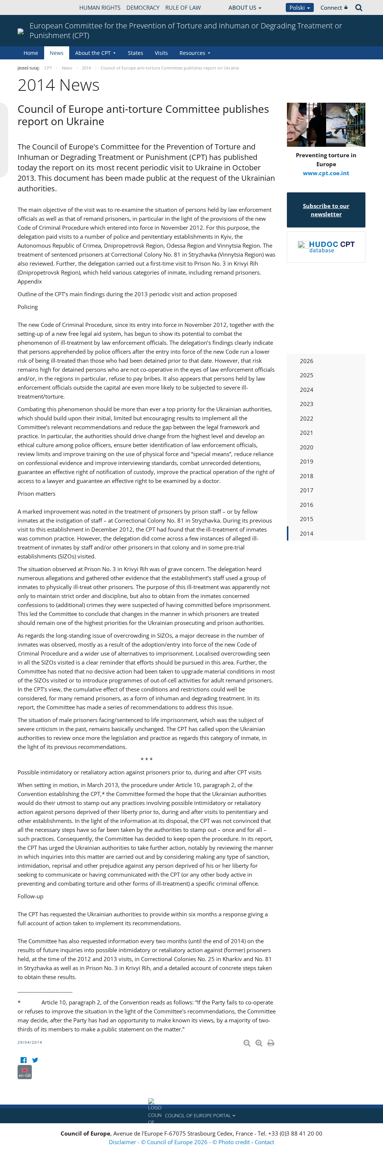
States (135, 52)
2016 (306, 504)
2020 (306, 447)
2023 (306, 404)
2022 (306, 418)
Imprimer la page (271, 1041)
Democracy (142, 7)
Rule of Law (183, 7)
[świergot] (35, 1060)
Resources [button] (192, 52)
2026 (306, 361)
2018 (306, 476)
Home (31, 52)
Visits (161, 52)
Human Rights (99, 7)
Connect (331, 7)
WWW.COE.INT (36, 7)
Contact (264, 1142)
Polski (297, 7)
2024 (306, 389)
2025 (306, 375)
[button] (191, 1115)
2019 (306, 461)
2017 (306, 490)
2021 (306, 432)
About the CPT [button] (93, 52)
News (57, 52)
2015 (306, 519)
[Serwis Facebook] (23, 1060)
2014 (306, 533)
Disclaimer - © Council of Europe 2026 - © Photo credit (180, 1142)
